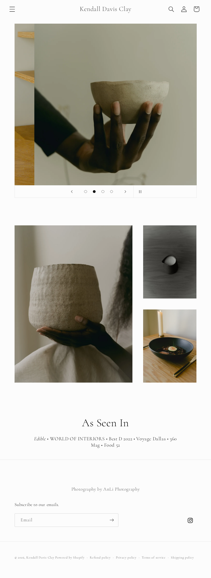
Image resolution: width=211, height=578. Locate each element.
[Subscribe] (111, 520)
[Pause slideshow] (139, 192)
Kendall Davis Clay (40, 557)
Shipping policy (182, 557)
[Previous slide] (72, 192)
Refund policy (100, 557)
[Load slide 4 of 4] (111, 191)
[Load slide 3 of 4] (103, 191)
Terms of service (154, 557)
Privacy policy (126, 557)
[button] (12, 9)
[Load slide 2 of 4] (94, 191)
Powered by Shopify (69, 557)
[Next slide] (125, 192)
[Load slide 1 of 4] (85, 191)
